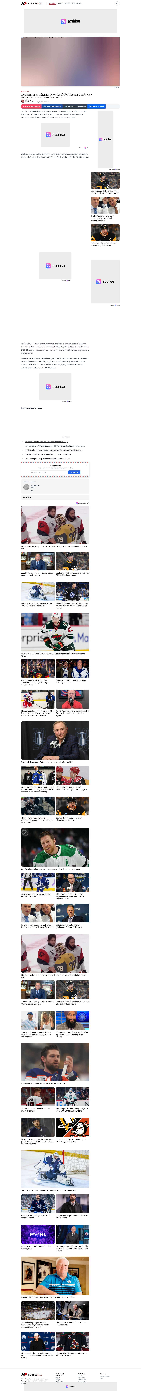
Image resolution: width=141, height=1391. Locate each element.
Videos (58, 1378)
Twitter (29, 497)
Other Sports (60, 1381)
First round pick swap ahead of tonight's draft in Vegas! (47, 458)
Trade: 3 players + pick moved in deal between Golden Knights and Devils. (55, 446)
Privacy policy (82, 1381)
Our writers (81, 1378)
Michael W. (28, 100)
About (80, 1376)
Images (58, 1380)
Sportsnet (116, 87)
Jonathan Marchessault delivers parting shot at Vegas (46, 441)
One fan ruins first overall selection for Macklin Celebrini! (48, 454)
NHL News (59, 1376)
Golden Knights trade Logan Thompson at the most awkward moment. (54, 450)
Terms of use (82, 1380)
